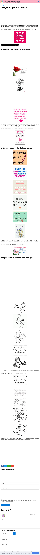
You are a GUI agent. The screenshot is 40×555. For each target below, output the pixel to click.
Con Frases (3, 5)
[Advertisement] (20, 17)
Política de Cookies (5, 544)
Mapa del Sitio (4, 539)
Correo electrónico (5, 488)
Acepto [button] (35, 553)
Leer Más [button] (29, 553)
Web (1, 493)
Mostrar (17, 45)
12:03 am (37, 514)
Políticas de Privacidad (6, 542)
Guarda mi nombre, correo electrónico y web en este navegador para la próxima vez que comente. (18, 501)
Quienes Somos (4, 541)
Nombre (2, 483)
